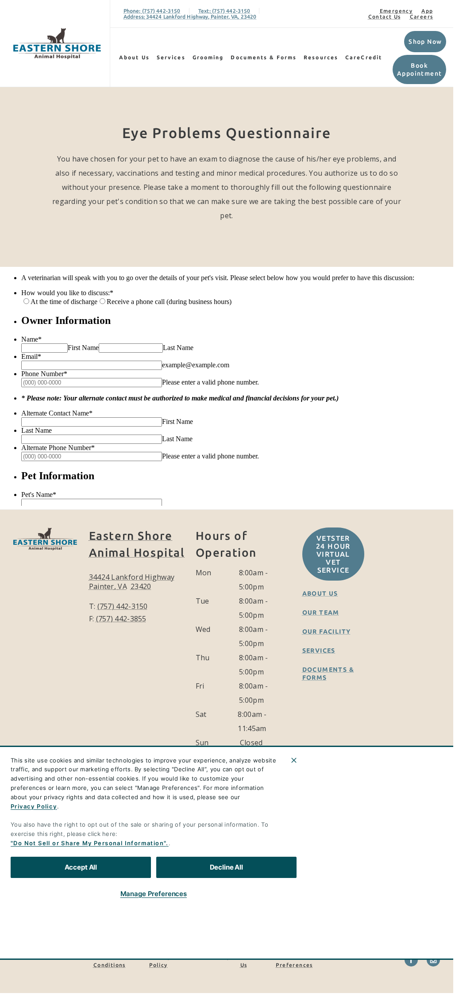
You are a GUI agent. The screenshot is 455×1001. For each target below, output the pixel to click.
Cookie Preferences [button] (294, 961)
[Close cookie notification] (294, 760)
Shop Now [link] (425, 41)
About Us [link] (320, 593)
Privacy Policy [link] (160, 961)
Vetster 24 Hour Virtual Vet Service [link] (333, 554)
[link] (57, 43)
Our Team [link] (320, 612)
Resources (321, 57)
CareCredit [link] (363, 57)
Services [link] (171, 57)
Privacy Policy (34, 806)
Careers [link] (421, 16)
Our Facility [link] (326, 631)
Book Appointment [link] (419, 69)
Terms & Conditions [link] (109, 961)
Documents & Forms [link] (264, 57)
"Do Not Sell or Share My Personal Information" (88, 843)
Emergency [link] (396, 11)
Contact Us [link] (384, 16)
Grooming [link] (208, 57)
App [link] (427, 11)
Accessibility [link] (211, 957)
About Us (134, 57)
